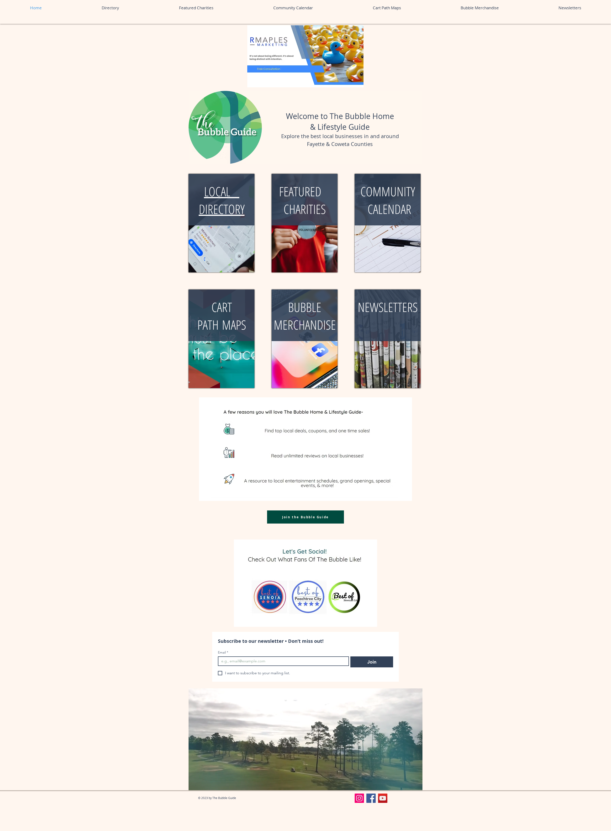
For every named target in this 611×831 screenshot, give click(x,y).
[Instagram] (359, 798)
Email (223, 652)
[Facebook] (371, 798)
